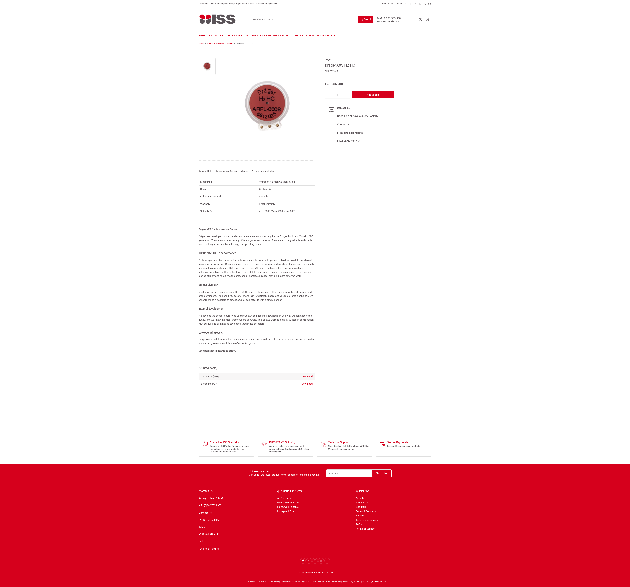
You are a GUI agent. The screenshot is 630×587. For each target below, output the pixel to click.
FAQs (359, 524)
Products (215, 35)
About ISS (386, 3)
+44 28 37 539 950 (349, 141)
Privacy (360, 515)
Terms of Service (365, 528)
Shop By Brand (236, 35)
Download (307, 376)
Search (360, 498)
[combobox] (312, 19)
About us (361, 506)
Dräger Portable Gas (288, 502)
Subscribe (381, 473)
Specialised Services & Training (313, 35)
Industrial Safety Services (316, 572)
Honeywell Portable (288, 506)
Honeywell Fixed (286, 511)
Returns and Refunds (367, 520)
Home (202, 35)
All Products (284, 498)
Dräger (328, 59)
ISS (331, 572)
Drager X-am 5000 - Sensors (220, 43)
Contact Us (401, 3)
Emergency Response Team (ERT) (271, 35)
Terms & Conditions (367, 511)
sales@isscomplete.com (387, 21)
